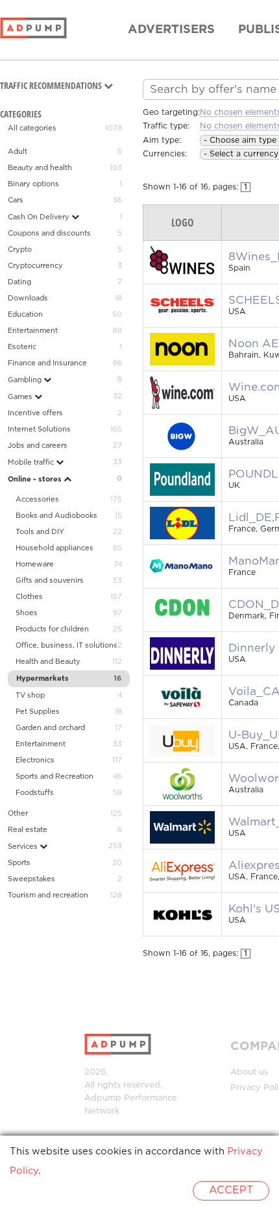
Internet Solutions (39, 429)
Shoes (27, 613)
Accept (231, 1190)
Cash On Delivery (39, 217)
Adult (17, 152)
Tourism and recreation (48, 895)
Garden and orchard (50, 728)
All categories (32, 128)
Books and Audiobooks (56, 516)
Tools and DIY (40, 532)
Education (25, 314)
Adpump (102, 1098)
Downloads (28, 298)
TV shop (30, 695)
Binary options (33, 184)
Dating (19, 282)
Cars (15, 200)
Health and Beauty (48, 662)
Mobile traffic (32, 462)
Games (21, 397)
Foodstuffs (35, 793)
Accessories (37, 499)
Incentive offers (35, 413)
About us (249, 1072)
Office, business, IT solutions (66, 645)
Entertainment (33, 331)
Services (24, 847)
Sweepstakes (31, 879)
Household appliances (54, 548)
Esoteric (22, 347)
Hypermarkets (42, 679)
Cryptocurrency (35, 266)
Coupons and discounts (49, 233)
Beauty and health (40, 168)
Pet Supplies (38, 712)
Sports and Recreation (54, 777)
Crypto (20, 250)
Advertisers (171, 30)
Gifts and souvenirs (50, 581)
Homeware (35, 564)
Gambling (25, 380)
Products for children (52, 629)
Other (18, 814)
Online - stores (36, 479)
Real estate (27, 830)
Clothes (29, 597)
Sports (19, 863)
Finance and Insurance (47, 363)
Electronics (35, 760)
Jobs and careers (37, 446)
